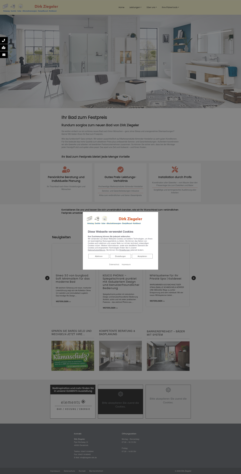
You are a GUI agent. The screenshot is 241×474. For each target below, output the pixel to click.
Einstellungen (120, 256)
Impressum (126, 264)
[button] (4, 40)
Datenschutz (114, 264)
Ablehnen (99, 256)
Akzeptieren (142, 256)
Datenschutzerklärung (96, 250)
